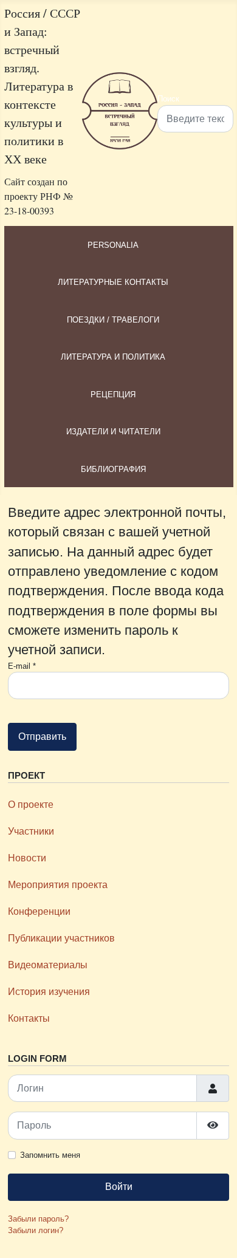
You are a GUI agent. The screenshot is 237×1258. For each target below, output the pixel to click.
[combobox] (195, 118)
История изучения (49, 991)
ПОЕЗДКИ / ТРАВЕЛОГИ (113, 319)
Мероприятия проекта (58, 885)
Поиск (168, 98)
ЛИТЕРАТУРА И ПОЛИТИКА (113, 356)
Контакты (29, 1018)
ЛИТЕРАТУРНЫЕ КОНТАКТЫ (113, 282)
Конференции (39, 911)
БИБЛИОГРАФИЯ (113, 469)
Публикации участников (61, 938)
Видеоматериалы (48, 965)
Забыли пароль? (38, 1218)
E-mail (22, 666)
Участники (31, 831)
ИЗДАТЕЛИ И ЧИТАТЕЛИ (113, 431)
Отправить (42, 736)
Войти (118, 1186)
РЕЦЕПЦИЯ (113, 394)
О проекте (30, 804)
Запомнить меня (50, 1155)
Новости (27, 858)
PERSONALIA (113, 245)
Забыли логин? (35, 1230)
